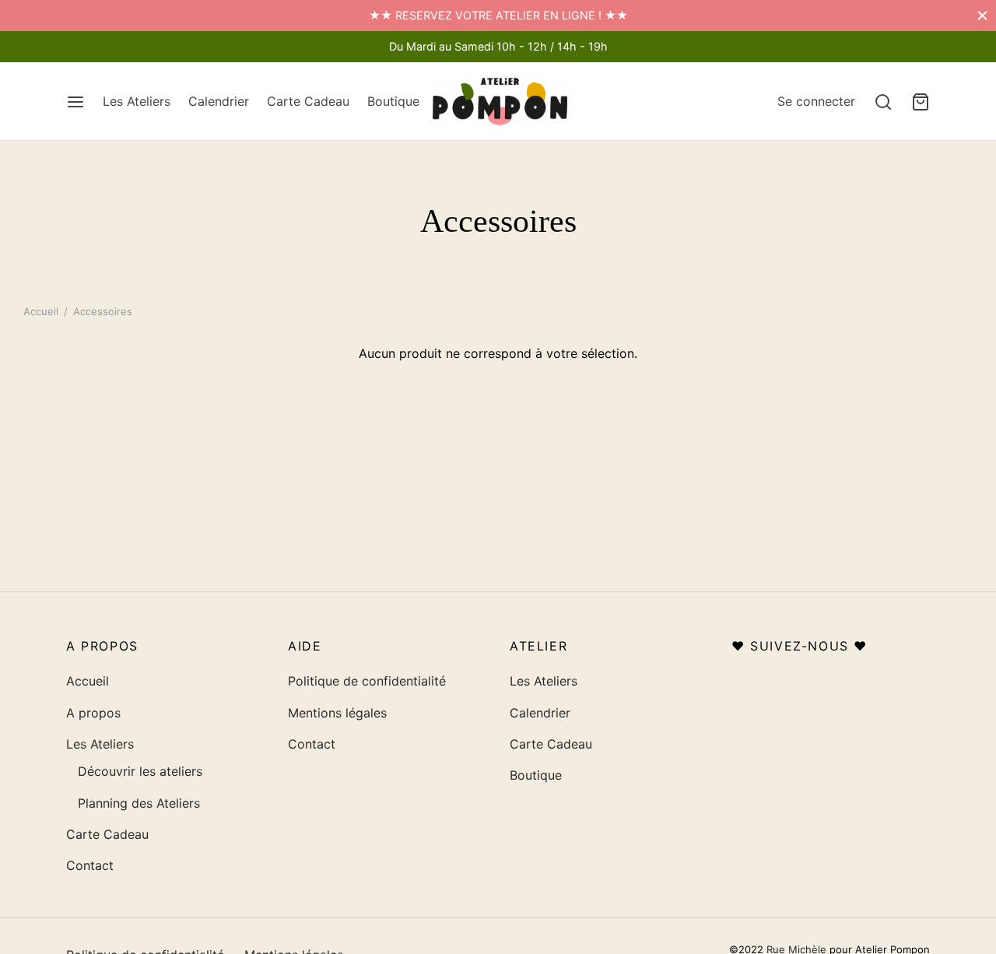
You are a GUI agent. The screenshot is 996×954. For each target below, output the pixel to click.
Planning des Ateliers (139, 803)
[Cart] (920, 102)
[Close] (982, 15)
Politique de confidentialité (367, 681)
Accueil (40, 311)
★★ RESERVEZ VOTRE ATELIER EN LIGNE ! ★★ (498, 15)
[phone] (140, 46)
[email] (109, 46)
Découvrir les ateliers (140, 771)
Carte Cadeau (308, 101)
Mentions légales (337, 713)
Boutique (393, 101)
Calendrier (218, 101)
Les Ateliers (136, 101)
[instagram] (77, 46)
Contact (90, 865)
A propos (93, 713)
